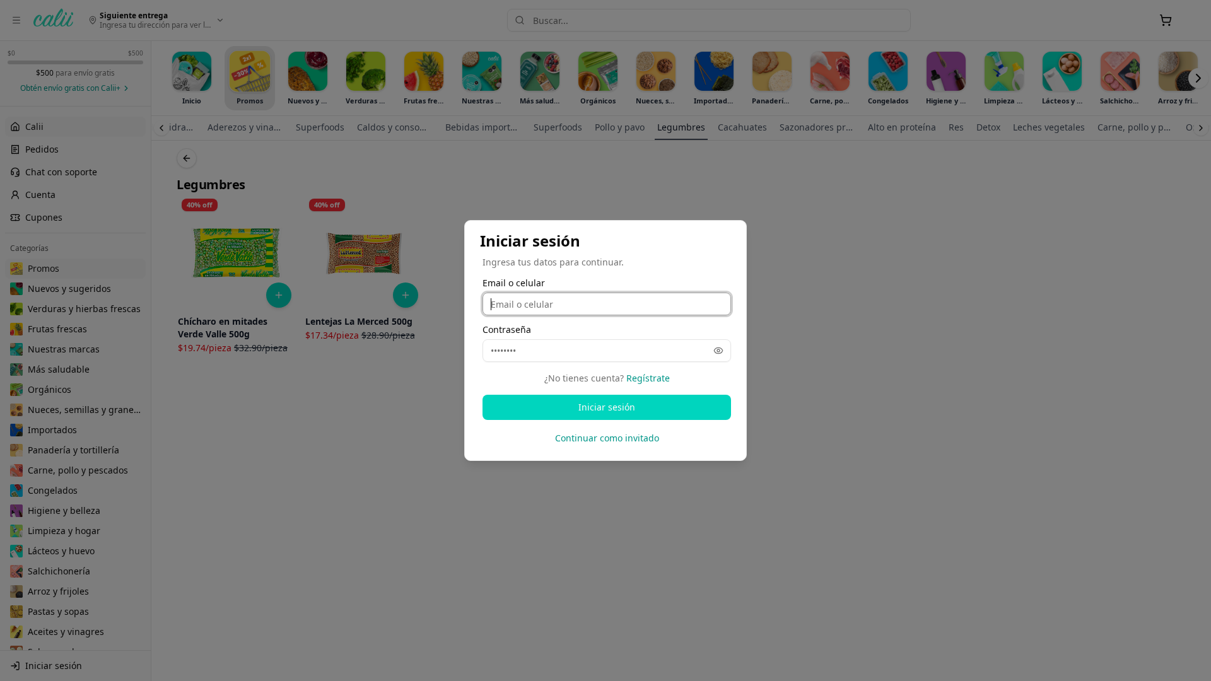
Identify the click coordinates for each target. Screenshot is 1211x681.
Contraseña (507, 329)
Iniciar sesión (606, 407)
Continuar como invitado (607, 438)
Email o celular (514, 283)
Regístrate (648, 378)
